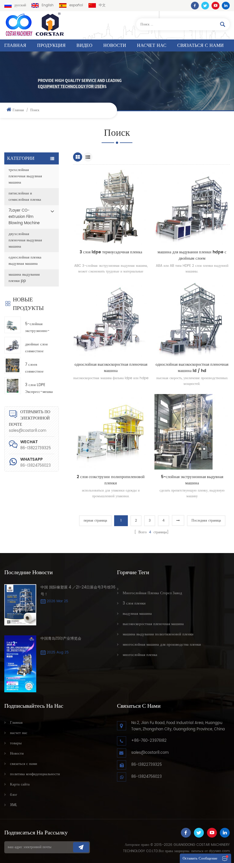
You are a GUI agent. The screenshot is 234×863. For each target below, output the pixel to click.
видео (84, 45)
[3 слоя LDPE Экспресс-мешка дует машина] (12, 385)
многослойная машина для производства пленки (162, 645)
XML (13, 805)
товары (16, 743)
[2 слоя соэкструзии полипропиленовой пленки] (110, 432)
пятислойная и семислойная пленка (25, 196)
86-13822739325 (146, 765)
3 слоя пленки (134, 603)
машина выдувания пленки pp (24, 278)
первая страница (95, 520)
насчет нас (151, 45)
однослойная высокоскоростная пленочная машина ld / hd (192, 367)
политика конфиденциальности (35, 774)
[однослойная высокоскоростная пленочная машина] (110, 319)
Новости (114, 45)
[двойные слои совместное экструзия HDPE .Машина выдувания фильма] (12, 345)
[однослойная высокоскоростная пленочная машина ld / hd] (192, 319)
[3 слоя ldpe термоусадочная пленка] (110, 206)
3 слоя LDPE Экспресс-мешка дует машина (39, 388)
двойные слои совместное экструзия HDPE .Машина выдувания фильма (38, 348)
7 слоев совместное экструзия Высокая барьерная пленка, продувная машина (34, 368)
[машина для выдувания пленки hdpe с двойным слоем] (192, 206)
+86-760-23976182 (149, 741)
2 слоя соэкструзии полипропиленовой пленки (111, 480)
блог (13, 795)
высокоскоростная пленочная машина (153, 624)
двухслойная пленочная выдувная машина (25, 240)
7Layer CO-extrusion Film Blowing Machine (24, 217)
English (48, 5)
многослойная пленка (140, 655)
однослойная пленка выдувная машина (25, 260)
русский (20, 5)
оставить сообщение (200, 859)
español (76, 5)
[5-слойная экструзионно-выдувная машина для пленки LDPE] (12, 325)
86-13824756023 (35, 466)
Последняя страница (206, 520)
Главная (15, 45)
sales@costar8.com (27, 431)
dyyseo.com (219, 851)
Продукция (51, 45)
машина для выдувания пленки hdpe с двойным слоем (192, 255)
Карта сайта (20, 785)
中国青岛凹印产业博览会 (61, 639)
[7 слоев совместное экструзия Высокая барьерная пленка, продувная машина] (12, 365)
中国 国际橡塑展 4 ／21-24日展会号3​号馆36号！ (78, 590)
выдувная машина (137, 614)
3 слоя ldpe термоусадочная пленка (111, 252)
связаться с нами (200, 45)
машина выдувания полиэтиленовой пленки (158, 634)
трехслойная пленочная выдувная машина (25, 176)
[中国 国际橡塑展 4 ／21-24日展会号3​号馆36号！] (20, 604)
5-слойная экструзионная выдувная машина (192, 480)
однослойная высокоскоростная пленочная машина (110, 367)
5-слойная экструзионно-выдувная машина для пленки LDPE (37, 328)
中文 (102, 5)
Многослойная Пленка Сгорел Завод (152, 593)
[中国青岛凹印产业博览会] (20, 663)
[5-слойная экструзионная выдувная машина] (192, 432)
